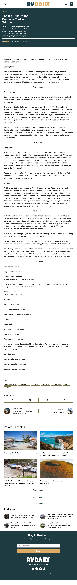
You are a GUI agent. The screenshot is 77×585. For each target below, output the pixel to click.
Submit (38, 551)
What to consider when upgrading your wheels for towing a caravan (22, 516)
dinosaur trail (24, 384)
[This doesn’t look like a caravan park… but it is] (20, 440)
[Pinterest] (47, 400)
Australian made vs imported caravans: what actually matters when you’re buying (58, 525)
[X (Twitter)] (29, 400)
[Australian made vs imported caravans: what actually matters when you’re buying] (43, 525)
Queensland (56, 384)
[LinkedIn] (64, 400)
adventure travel (10, 384)
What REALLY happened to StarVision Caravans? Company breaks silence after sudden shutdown (60, 516)
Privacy (45, 564)
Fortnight (35, 384)
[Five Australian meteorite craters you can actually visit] (56, 468)
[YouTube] (40, 568)
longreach (45, 384)
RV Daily (6, 41)
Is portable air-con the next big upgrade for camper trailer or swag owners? (23, 525)
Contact (39, 564)
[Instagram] (36, 568)
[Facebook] (12, 400)
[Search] (66, 4)
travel (66, 384)
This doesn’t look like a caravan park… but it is (20, 453)
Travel (4, 12)
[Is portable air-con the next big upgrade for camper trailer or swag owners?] (6, 525)
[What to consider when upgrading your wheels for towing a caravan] (6, 516)
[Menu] (71, 4)
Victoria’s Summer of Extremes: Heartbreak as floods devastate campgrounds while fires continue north (20, 483)
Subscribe (32, 564)
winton (7, 388)
